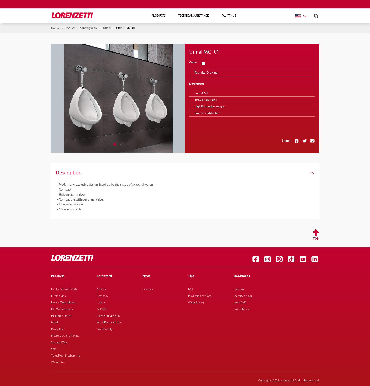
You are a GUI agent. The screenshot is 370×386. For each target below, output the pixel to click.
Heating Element (61, 316)
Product (69, 28)
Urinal (107, 28)
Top (316, 238)
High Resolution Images (210, 106)
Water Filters (58, 362)
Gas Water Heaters (62, 309)
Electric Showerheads (64, 289)
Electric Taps (58, 296)
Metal (54, 322)
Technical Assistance (193, 15)
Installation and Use (200, 296)
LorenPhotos (241, 309)
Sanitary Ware (89, 28)
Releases (148, 289)
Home (55, 28)
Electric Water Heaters (64, 302)
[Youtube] (302, 259)
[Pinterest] (279, 259)
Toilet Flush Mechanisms (65, 355)
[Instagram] (267, 259)
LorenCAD (201, 93)
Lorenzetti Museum (108, 316)
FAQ (190, 289)
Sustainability (104, 329)
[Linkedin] (314, 259)
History (101, 302)
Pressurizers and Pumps (65, 336)
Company (102, 296)
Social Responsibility (109, 322)
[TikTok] (291, 259)
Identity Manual (243, 296)
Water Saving (196, 302)
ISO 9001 (102, 309)
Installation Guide (206, 100)
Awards (101, 289)
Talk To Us (229, 15)
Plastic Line (57, 329)
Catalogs (239, 289)
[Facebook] (255, 259)
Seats (54, 349)
